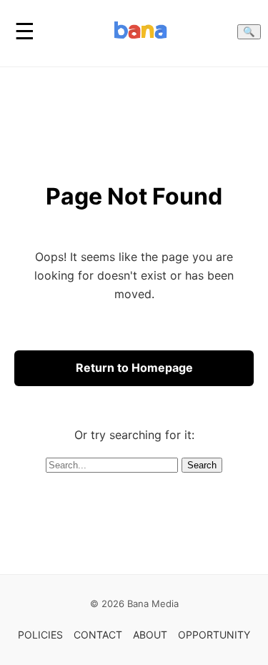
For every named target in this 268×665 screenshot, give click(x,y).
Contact (98, 635)
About (150, 635)
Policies (40, 635)
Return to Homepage (134, 367)
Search (202, 465)
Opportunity (214, 635)
